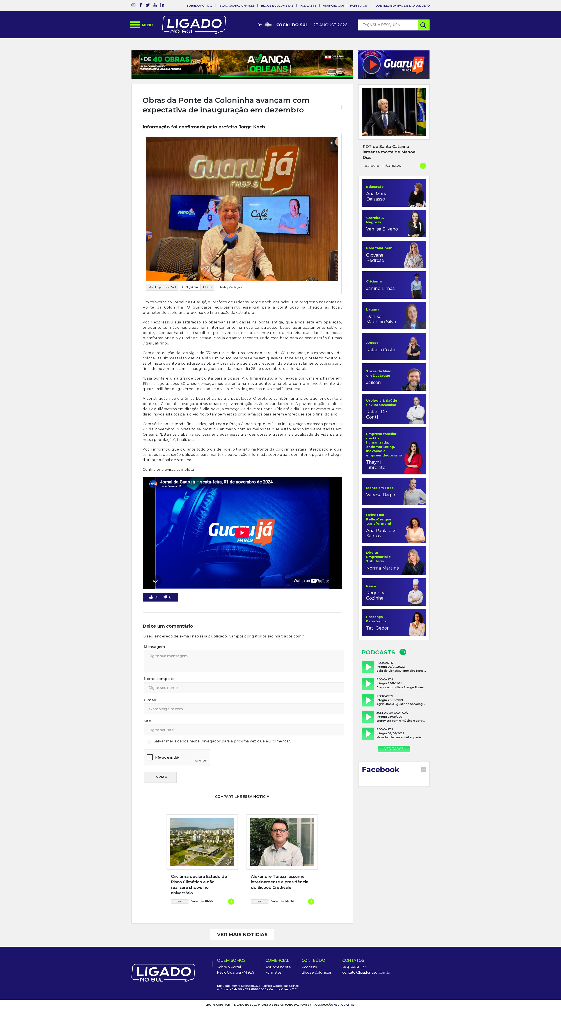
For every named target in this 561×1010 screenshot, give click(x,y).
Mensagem (154, 647)
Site (147, 721)
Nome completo (159, 679)
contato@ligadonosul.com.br (366, 972)
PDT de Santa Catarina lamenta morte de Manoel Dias (390, 152)
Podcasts (308, 5)
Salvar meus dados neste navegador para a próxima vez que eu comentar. (222, 741)
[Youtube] (155, 6)
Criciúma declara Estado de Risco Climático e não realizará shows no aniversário (199, 885)
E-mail (150, 700)
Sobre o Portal (199, 5)
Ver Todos (394, 749)
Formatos (358, 5)
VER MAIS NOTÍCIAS (242, 934)
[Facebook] (141, 6)
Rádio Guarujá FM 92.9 (237, 5)
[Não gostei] (166, 597)
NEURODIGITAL (344, 1004)
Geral (180, 901)
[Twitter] (148, 6)
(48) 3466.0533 (354, 967)
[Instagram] (133, 6)
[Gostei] (151, 597)
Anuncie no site (278, 967)
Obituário (372, 165)
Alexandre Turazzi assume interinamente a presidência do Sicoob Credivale (279, 882)
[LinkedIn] (162, 6)
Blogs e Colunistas (277, 5)
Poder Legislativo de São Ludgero (401, 5)
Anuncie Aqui (333, 5)
